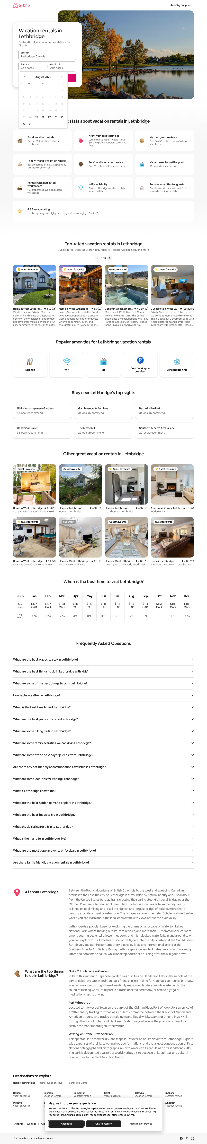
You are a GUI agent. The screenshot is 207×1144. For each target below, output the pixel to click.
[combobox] (47, 56)
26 (43, 117)
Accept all (66, 1123)
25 (36, 117)
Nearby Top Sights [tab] (77, 1082)
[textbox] (33, 68)
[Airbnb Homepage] (21, 5)
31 (30, 123)
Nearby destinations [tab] (24, 1082)
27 (49, 117)
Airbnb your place (181, 5)
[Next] (109, 258)
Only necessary (103, 1123)
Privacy (40, 1138)
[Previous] (97, 258)
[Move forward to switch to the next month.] (62, 77)
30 (23, 123)
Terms (50, 1138)
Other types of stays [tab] (51, 1082)
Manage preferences (141, 1123)
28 (55, 117)
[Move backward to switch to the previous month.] (24, 77)
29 (62, 117)
